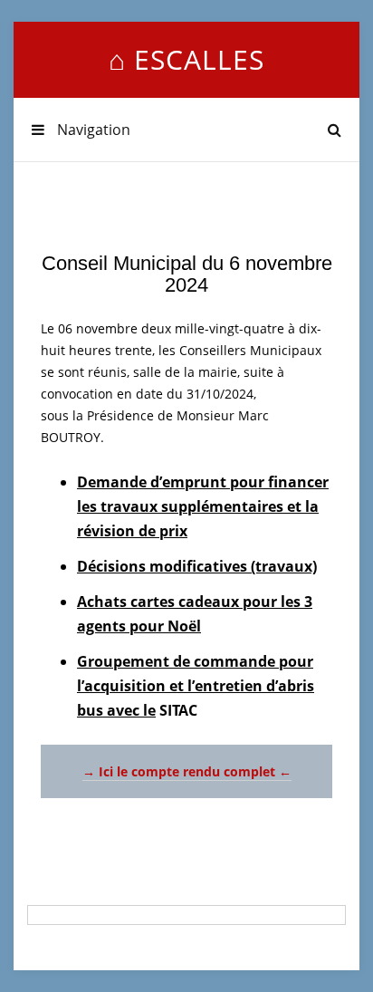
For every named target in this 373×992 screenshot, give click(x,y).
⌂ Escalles (186, 59)
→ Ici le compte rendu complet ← (187, 771)
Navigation (91, 130)
